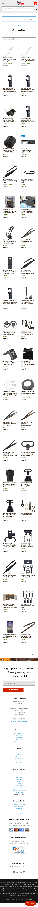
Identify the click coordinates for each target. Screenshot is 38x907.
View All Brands (19, 794)
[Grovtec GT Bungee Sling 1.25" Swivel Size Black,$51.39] (27, 172)
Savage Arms (19, 775)
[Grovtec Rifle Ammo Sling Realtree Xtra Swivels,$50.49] (27, 233)
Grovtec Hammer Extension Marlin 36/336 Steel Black (27, 150)
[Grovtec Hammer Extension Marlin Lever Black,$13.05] (27, 597)
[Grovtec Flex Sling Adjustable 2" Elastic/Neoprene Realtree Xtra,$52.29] (27, 415)
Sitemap (19, 740)
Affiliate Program (19, 742)
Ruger (19, 781)
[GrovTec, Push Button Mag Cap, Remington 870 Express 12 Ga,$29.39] (10, 506)
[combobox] (18, 8)
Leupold (19, 788)
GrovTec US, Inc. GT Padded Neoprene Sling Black (10, 180)
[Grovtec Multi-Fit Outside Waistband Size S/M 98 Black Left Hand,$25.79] (27, 354)
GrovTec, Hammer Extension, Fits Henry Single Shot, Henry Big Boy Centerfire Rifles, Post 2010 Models (9, 91)
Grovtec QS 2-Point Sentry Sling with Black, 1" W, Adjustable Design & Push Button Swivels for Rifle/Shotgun (10, 395)
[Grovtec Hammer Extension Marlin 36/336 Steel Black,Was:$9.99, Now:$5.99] (27, 142)
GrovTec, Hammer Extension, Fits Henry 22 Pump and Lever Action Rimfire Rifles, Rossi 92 (28, 121)
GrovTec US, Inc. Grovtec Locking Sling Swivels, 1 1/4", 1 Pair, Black (9, 546)
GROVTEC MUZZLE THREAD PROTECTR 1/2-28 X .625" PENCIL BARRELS (10, 151)
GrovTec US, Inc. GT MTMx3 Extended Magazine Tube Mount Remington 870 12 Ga (27, 546)
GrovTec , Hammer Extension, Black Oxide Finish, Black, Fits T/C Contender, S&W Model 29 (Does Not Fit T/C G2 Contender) (10, 304)
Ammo (19, 754)
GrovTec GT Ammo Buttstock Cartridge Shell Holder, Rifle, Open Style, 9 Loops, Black (10, 606)
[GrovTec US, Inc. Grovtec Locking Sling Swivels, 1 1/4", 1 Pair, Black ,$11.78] (10, 537)
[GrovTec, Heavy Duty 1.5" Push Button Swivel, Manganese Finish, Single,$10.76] (27, 445)
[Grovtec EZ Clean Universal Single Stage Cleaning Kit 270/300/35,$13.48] (10, 51)
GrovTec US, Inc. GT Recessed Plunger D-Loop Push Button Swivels (9, 333)
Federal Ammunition (19, 790)
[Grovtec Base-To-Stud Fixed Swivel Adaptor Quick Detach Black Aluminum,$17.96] (10, 476)
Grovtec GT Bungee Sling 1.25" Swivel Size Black (27, 180)
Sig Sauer (19, 779)
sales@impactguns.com (19, 721)
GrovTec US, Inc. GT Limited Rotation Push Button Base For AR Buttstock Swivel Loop (10, 273)
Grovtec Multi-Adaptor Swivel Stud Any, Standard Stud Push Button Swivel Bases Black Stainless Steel (27, 304)
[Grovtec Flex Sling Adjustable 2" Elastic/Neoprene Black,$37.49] (10, 445)
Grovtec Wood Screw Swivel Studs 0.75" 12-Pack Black (9, 636)
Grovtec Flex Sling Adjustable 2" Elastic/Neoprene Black (10, 454)
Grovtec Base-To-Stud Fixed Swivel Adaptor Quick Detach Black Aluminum (10, 485)
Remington (19, 792)
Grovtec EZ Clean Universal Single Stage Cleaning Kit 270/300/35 (10, 60)
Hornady (19, 777)
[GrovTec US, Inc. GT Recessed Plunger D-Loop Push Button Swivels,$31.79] (10, 324)
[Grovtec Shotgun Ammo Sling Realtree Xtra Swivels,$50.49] (10, 415)
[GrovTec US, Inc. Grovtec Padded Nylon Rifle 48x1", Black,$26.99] (10, 567)
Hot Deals (19, 763)
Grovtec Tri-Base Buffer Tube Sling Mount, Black (28, 392)
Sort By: (5, 39)
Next (32, 654)
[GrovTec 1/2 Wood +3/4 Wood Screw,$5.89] (27, 506)
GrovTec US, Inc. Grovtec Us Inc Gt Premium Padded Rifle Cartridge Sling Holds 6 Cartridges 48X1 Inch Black (28, 274)
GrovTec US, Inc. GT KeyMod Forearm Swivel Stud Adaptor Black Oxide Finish (28, 576)
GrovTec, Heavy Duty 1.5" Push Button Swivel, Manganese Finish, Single (28, 455)
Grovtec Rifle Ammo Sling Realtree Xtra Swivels (27, 241)
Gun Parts (19, 756)
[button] (19, 19)
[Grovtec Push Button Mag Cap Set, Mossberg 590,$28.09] (27, 476)
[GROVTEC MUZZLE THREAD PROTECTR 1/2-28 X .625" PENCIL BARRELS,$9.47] (10, 142)
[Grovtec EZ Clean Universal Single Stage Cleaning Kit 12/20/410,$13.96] (27, 51)
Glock (19, 783)
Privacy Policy (19, 811)
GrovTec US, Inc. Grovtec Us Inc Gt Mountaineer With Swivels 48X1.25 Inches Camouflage (28, 637)
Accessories (19, 758)
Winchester (19, 786)
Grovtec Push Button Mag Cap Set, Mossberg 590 (27, 484)
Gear (19, 760)
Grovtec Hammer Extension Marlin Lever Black (27, 605)
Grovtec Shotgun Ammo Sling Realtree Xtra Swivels (9, 423)
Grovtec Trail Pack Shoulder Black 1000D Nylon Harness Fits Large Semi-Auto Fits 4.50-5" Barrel (9, 212)
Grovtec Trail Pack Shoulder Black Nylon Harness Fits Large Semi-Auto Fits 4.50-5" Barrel (10, 243)
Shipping (19, 738)
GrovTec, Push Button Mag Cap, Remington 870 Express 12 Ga (9, 514)
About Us (19, 735)
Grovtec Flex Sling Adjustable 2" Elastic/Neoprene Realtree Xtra (26, 424)
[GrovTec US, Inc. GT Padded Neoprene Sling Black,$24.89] (10, 172)
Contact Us (19, 813)
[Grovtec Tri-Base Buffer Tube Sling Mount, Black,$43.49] (27, 385)
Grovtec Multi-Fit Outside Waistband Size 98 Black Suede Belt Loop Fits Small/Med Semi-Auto (27, 212)
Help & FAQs (19, 806)
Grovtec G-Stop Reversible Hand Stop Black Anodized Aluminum (9, 364)
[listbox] (15, 39)
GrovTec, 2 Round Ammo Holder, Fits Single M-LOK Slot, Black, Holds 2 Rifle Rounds (8, 121)
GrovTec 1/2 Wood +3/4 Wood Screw (26, 513)
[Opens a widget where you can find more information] (30, 903)
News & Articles (19, 733)
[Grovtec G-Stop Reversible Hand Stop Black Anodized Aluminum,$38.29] (10, 354)
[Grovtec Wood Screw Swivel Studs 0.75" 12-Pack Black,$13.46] (10, 628)
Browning (19, 773)
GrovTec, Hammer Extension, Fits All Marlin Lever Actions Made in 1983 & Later (28, 90)
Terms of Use (19, 809)
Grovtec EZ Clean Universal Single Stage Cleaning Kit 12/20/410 (28, 59)
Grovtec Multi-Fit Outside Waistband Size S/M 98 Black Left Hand (28, 364)
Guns (19, 752)
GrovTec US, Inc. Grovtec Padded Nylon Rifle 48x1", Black (9, 575)
